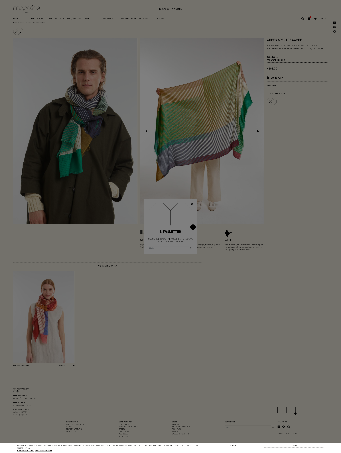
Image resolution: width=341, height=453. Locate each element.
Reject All (234, 446)
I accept (294, 446)
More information (25, 451)
